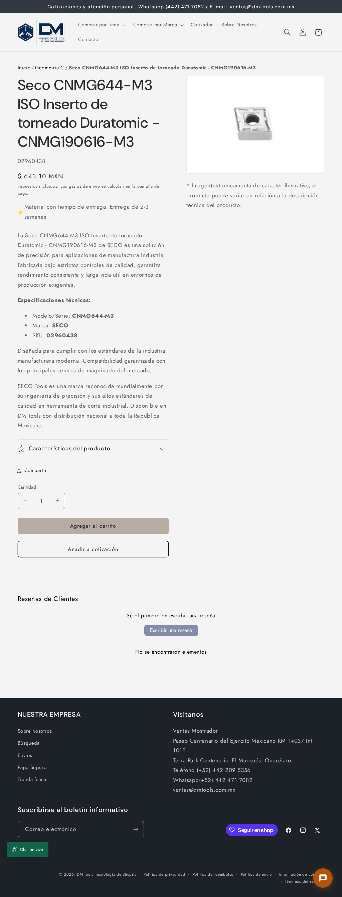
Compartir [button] (35, 470)
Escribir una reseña (171, 630)
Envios (25, 755)
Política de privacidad (164, 874)
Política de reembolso (213, 874)
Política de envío (256, 874)
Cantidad (27, 487)
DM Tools (85, 874)
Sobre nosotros (35, 731)
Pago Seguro (32, 767)
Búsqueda (29, 743)
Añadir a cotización (93, 549)
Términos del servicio (304, 881)
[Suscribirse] (135, 829)
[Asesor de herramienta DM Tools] (323, 878)
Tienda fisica (32, 779)
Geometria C (49, 67)
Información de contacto (302, 874)
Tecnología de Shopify (115, 874)
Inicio (24, 67)
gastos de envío (84, 186)
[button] (101, 25)
